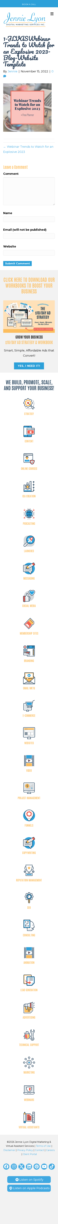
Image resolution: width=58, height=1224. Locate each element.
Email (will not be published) (24, 230)
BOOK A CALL (29, 4)
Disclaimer (9, 1150)
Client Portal (30, 1154)
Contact (39, 1150)
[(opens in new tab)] (29, 316)
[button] (6, 1167)
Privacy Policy (25, 1150)
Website (9, 246)
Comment (11, 174)
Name (7, 213)
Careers (50, 1150)
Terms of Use (43, 1146)
